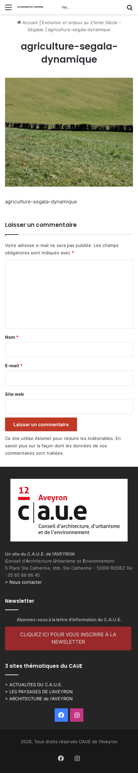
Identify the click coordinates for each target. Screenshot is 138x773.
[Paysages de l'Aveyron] (43, 7)
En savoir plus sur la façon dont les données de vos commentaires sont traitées (63, 446)
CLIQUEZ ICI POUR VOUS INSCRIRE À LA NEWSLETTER (68, 638)
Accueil (29, 22)
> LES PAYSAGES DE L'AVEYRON (39, 691)
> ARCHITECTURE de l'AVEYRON (39, 698)
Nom (11, 337)
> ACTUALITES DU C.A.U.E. (33, 684)
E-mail (13, 365)
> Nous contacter (23, 582)
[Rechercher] (129, 9)
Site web (14, 394)
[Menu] (8, 9)
